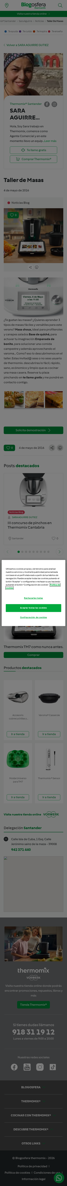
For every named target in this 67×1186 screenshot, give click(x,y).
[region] (33, 593)
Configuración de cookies (33, 617)
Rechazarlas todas (33, 598)
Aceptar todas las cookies (33, 608)
